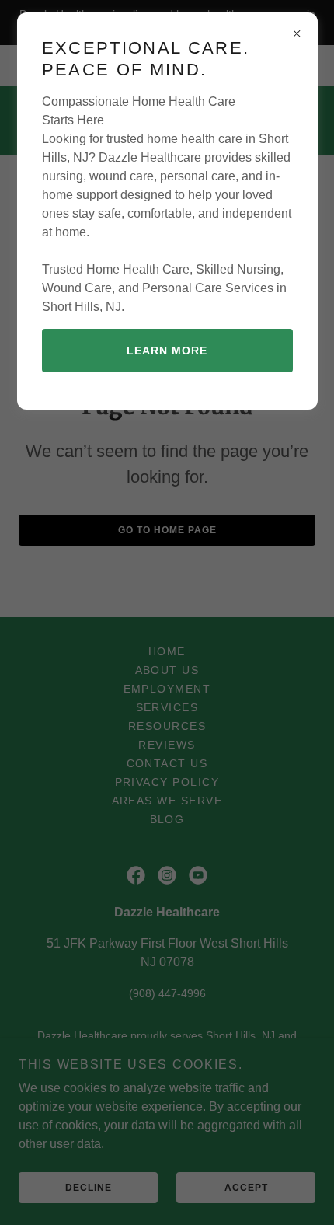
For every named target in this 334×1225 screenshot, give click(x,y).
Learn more (167, 350)
